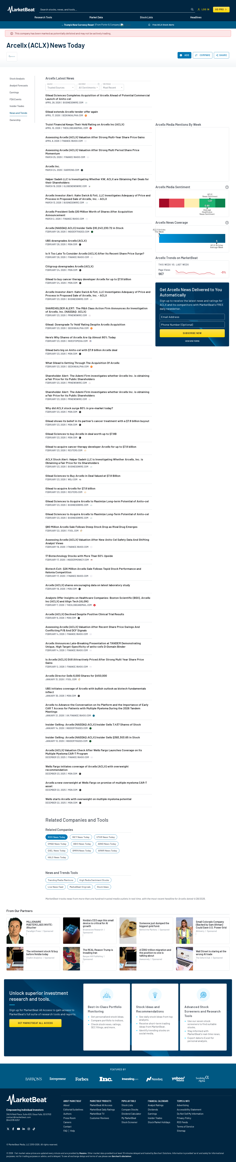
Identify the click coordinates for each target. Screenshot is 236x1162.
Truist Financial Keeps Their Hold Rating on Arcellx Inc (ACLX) (84, 124)
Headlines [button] (195, 17)
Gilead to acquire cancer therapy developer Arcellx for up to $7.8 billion (90, 446)
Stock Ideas (103, 886)
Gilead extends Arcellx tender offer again (71, 111)
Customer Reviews (99, 1118)
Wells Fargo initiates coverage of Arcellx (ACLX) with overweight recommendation (87, 768)
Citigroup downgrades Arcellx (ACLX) (69, 266)
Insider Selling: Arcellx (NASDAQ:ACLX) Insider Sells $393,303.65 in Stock (92, 737)
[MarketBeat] (21, 9)
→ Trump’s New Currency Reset (77, 24)
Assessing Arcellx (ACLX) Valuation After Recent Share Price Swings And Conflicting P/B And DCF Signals (92, 628)
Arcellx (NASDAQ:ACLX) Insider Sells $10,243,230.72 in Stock (84, 228)
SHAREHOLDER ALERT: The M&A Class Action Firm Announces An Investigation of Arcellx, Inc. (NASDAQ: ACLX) (96, 310)
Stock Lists (127, 1105)
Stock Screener (129, 1122)
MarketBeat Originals (80, 886)
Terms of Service (185, 1126)
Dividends (153, 1109)
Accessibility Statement (189, 1109)
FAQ (65, 1130)
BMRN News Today (82, 850)
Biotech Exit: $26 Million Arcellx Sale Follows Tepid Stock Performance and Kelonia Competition (93, 570)
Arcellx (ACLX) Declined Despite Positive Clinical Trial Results (84, 614)
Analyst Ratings (155, 1105)
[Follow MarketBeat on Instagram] (29, 1128)
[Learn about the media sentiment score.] (227, 187)
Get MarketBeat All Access (35, 1023)
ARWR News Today (107, 850)
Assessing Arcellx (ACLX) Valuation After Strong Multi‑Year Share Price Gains (95, 137)
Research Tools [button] (43, 17)
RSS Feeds (182, 1122)
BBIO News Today (82, 843)
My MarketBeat (129, 1118)
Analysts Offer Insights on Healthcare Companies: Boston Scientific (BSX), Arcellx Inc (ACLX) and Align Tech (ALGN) (97, 599)
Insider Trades (155, 1118)
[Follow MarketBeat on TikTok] (34, 1128)
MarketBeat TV (97, 1113)
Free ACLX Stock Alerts (163, 24)
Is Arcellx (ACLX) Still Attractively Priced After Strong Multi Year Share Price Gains (94, 661)
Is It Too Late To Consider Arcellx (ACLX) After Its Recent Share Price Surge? (94, 253)
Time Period (107, 84)
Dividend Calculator (131, 1113)
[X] (8, 1128)
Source (49, 84)
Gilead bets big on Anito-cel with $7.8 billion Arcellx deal (81, 350)
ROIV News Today (56, 837)
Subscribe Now (192, 333)
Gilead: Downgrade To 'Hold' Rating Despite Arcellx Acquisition (85, 324)
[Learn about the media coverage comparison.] (227, 222)
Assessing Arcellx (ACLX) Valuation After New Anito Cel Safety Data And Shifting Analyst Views (97, 541)
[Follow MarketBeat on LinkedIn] (24, 1128)
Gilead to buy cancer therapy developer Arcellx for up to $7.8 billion (88, 279)
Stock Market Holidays (159, 1122)
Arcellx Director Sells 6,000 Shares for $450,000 (76, 675)
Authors (67, 1113)
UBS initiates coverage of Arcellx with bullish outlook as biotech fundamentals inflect (95, 690)
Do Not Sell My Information (190, 1113)
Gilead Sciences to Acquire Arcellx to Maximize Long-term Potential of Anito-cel (97, 501)
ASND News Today (107, 843)
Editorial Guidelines (73, 1109)
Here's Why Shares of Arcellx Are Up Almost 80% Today (80, 337)
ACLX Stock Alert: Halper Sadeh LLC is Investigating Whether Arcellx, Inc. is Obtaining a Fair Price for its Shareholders (94, 461)
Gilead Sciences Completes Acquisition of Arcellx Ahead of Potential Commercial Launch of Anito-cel (97, 97)
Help (72, 1130)
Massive (83, 1153)
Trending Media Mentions (60, 880)
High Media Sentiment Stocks (94, 880)
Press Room (69, 1118)
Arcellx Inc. (52, 166)
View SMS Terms (192, 341)
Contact (67, 1126)
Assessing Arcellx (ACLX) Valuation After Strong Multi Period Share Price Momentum (92, 151)
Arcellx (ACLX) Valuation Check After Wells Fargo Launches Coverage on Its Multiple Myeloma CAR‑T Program (93, 751)
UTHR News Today (105, 837)
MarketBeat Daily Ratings (102, 1109)
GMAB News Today (57, 843)
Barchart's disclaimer (121, 1156)
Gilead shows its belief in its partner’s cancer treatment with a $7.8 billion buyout (97, 421)
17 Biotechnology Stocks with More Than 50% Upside (79, 556)
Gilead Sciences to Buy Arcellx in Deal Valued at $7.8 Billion (82, 475)
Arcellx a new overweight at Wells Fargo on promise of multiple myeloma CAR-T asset (96, 784)
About (66, 1105)
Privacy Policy (184, 1118)
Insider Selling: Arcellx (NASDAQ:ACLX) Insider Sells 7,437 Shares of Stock (93, 724)
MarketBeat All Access (101, 1105)
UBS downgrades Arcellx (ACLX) (66, 240)
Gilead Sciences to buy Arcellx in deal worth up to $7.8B (81, 434)
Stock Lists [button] (146, 17)
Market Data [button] (96, 17)
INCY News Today (81, 837)
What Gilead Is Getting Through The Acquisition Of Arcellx (82, 363)
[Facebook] (14, 1128)
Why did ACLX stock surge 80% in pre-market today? (79, 408)
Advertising (183, 1105)
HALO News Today (57, 857)
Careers (67, 1122)
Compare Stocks (130, 1109)
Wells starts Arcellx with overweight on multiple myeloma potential (88, 799)
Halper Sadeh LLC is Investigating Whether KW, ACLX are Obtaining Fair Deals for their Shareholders (97, 180)
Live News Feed (55, 886)
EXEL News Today (57, 850)
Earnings (152, 1113)
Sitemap (181, 1130)
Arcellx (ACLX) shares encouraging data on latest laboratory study (87, 585)
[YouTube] (19, 1128)
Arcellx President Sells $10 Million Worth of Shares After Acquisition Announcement (89, 213)
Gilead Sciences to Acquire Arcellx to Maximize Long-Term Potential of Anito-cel (97, 514)
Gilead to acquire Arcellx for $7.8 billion (70, 488)
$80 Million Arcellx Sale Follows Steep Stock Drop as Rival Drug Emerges (91, 526)
